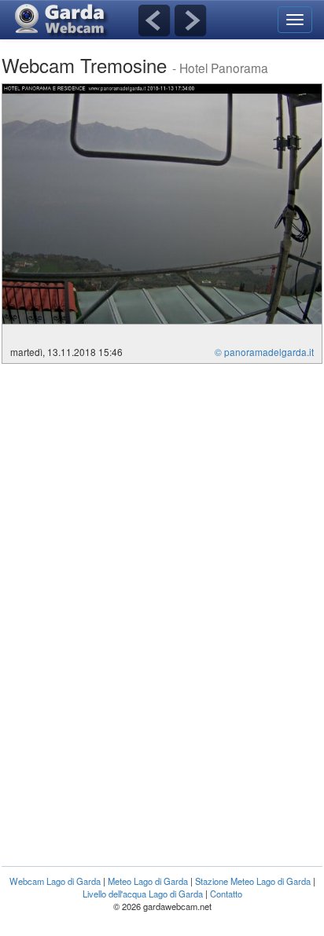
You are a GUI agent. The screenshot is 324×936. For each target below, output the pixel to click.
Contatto (226, 893)
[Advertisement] (134, 482)
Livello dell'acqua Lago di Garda (143, 893)
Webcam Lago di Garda (55, 881)
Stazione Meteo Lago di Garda (253, 881)
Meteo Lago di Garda (148, 881)
